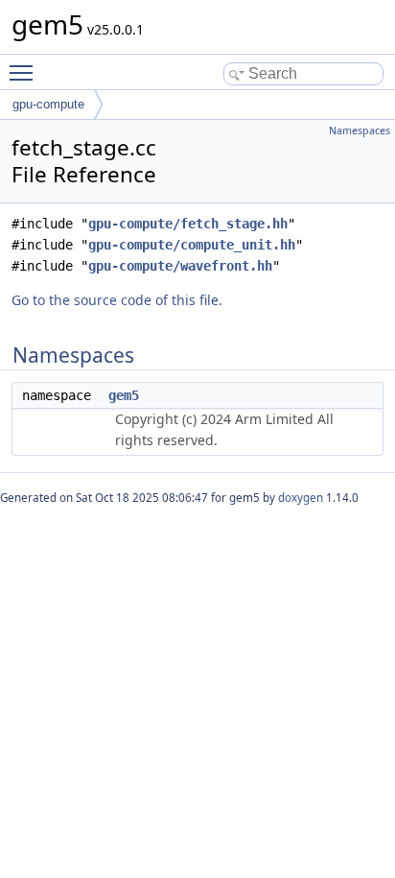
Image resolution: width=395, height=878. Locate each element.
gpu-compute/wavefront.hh (180, 265)
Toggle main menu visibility (25, 72)
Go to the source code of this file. (117, 300)
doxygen (300, 497)
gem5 (123, 395)
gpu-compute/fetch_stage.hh (188, 223)
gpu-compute (48, 104)
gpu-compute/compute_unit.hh (191, 244)
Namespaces (359, 130)
